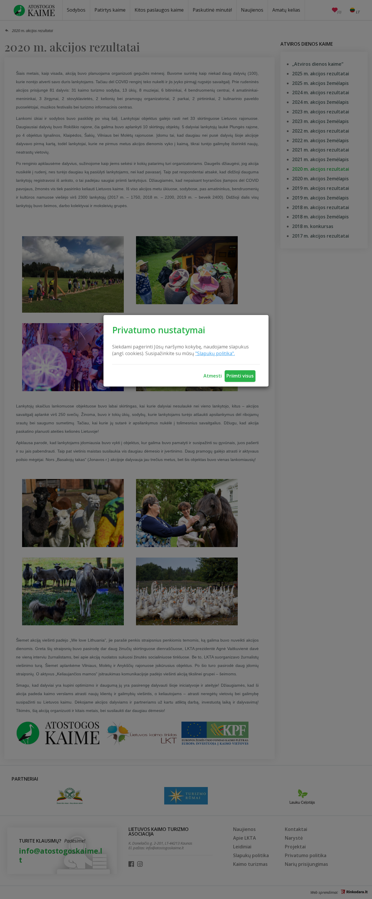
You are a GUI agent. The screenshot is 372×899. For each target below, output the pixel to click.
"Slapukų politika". (215, 353)
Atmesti (212, 376)
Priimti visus (240, 376)
